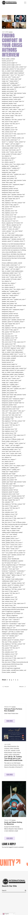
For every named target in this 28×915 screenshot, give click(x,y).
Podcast (14, 752)
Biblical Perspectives (11, 746)
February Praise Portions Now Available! (13, 710)
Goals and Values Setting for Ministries (13, 823)
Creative (11, 748)
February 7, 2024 (7, 820)
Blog (18, 746)
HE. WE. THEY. (7, 750)
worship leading (15, 754)
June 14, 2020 (5, 32)
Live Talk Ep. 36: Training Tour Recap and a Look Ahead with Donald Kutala (13, 758)
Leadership (13, 750)
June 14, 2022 (7, 744)
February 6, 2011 (7, 706)
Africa (5, 746)
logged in (11, 847)
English (6, 913)
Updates (10, 32)
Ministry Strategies (8, 752)
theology (19, 752)
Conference (6, 748)
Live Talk (18, 750)
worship (10, 754)
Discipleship (16, 748)
